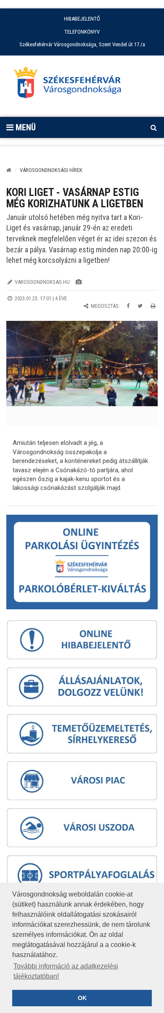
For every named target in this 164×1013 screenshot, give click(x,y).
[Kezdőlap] (8, 170)
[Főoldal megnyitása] (71, 85)
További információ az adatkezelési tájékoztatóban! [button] (65, 971)
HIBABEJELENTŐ (82, 19)
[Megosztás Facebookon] (128, 306)
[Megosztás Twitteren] (140, 306)
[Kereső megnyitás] (153, 127)
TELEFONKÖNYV (82, 32)
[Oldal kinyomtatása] (153, 306)
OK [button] (82, 997)
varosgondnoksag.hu (42, 282)
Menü (24, 127)
